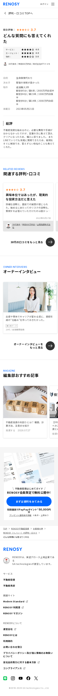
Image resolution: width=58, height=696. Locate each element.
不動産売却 (9, 585)
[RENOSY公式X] (36, 678)
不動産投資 (9, 579)
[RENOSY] (29, 549)
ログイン (44, 4)
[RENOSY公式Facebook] (28, 678)
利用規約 (8, 641)
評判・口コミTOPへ (20, 13)
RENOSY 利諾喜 (11, 607)
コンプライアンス (12, 668)
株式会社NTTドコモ (41, 63)
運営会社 (8, 629)
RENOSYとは (10, 635)
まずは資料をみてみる (29, 501)
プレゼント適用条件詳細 (20, 515)
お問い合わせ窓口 (12, 647)
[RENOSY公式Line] (5, 678)
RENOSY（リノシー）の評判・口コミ (20, 532)
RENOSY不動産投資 (20, 528)
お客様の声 (38, 528)
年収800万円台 (24, 63)
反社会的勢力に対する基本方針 (19, 662)
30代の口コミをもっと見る (27, 242)
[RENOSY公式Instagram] (13, 678)
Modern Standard (13, 601)
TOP (5, 528)
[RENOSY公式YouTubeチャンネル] (21, 678)
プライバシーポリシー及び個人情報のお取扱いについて (28, 654)
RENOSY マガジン (13, 613)
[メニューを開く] (53, 4)
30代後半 (12, 63)
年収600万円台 (28, 224)
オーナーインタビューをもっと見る (28, 345)
